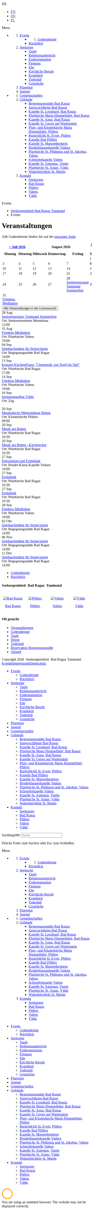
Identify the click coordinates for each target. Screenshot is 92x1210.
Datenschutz (37, 663)
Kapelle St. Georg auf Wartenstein (44, 759)
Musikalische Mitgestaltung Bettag (26, 413)
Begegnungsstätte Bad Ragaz (40, 739)
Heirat (15, 640)
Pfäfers (35, 606)
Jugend (16, 727)
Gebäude (17, 735)
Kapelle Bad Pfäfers (34, 775)
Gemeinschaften (22, 731)
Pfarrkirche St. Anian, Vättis (39, 799)
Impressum (21, 663)
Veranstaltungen (22, 628)
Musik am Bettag (14, 429)
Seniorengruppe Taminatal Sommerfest (78, 286)
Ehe (22, 703)
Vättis (79, 606)
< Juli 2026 (17, 247)
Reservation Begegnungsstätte (32, 648)
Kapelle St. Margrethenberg (39, 779)
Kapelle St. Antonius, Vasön (39, 795)
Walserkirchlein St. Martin (38, 803)
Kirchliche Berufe (32, 707)
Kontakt (7, 663)
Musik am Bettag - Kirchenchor (24, 445)
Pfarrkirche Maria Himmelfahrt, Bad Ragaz (50, 751)
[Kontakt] (13, 598)
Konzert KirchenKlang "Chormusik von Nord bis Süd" (41, 365)
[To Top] (7, 1198)
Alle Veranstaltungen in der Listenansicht (30, 308)
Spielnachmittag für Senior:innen (25, 349)
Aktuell (16, 652)
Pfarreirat (17, 723)
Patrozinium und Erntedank (21, 461)
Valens (57, 606)
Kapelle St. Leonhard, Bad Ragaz (43, 747)
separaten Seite (64, 237)
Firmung (26, 699)
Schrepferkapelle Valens (37, 791)
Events (15, 671)
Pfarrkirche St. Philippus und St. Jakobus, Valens (54, 787)
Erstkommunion (31, 695)
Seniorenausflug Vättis (18, 397)
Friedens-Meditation (10, 301)
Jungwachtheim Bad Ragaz (39, 743)
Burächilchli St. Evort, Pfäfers (41, 771)
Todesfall (17, 644)
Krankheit (27, 711)
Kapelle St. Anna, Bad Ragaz (40, 755)
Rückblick (18, 577)
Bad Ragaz (13, 606)
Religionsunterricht (33, 691)
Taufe (15, 636)
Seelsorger (27, 811)
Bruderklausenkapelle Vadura (40, 783)
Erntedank (9, 477)
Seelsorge (17, 683)
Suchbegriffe (11, 835)
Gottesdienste (20, 573)
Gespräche (27, 719)
